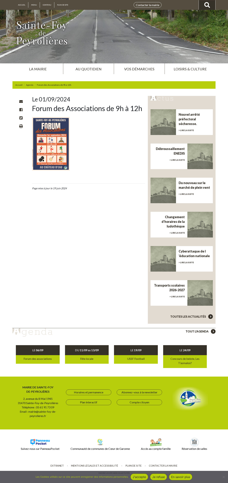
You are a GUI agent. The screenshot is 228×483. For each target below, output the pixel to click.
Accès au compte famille (156, 448)
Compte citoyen (139, 402)
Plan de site (62, 5)
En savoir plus (180, 477)
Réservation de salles (194, 448)
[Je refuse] (223, 477)
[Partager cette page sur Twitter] (21, 118)
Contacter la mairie (147, 5)
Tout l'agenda (197, 331)
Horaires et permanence (88, 392)
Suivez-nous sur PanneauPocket (40, 448)
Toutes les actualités (188, 316)
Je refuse (158, 477)
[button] (37, 67)
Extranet (57, 465)
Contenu (47, 5)
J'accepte (139, 477)
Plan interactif (88, 402)
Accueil (21, 5)
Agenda (29, 85)
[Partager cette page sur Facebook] (21, 110)
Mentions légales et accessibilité (94, 465)
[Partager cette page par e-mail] (21, 101)
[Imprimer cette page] (21, 126)
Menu (34, 5)
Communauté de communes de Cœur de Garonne (100, 448)
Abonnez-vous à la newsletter (139, 392)
